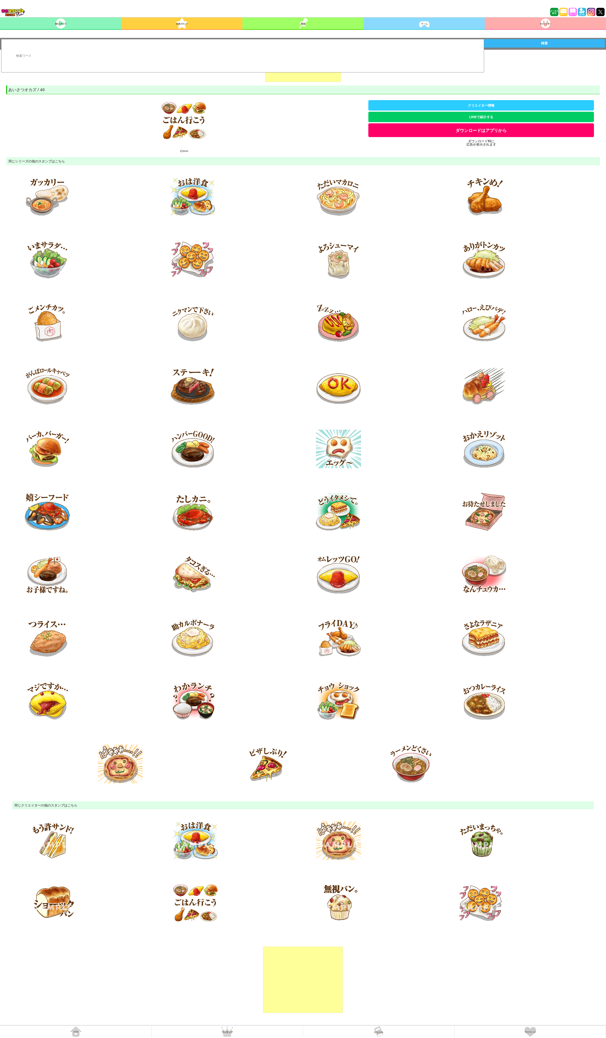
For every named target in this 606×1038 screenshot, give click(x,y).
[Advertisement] (303, 980)
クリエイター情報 (481, 105)
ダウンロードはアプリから (481, 130)
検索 (544, 43)
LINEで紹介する (481, 117)
